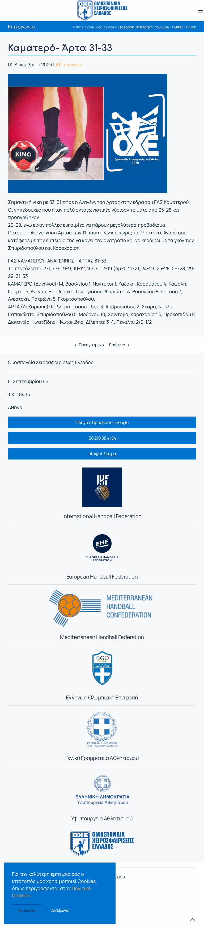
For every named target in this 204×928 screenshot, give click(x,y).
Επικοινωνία (21, 26)
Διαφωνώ (60, 910)
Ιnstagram (144, 27)
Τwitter (177, 27)
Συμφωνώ (27, 910)
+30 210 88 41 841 (102, 438)
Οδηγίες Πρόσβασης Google (101, 422)
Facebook (126, 27)
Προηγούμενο (91, 345)
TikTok (190, 27)
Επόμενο (117, 345)
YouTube (162, 27)
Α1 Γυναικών (69, 64)
